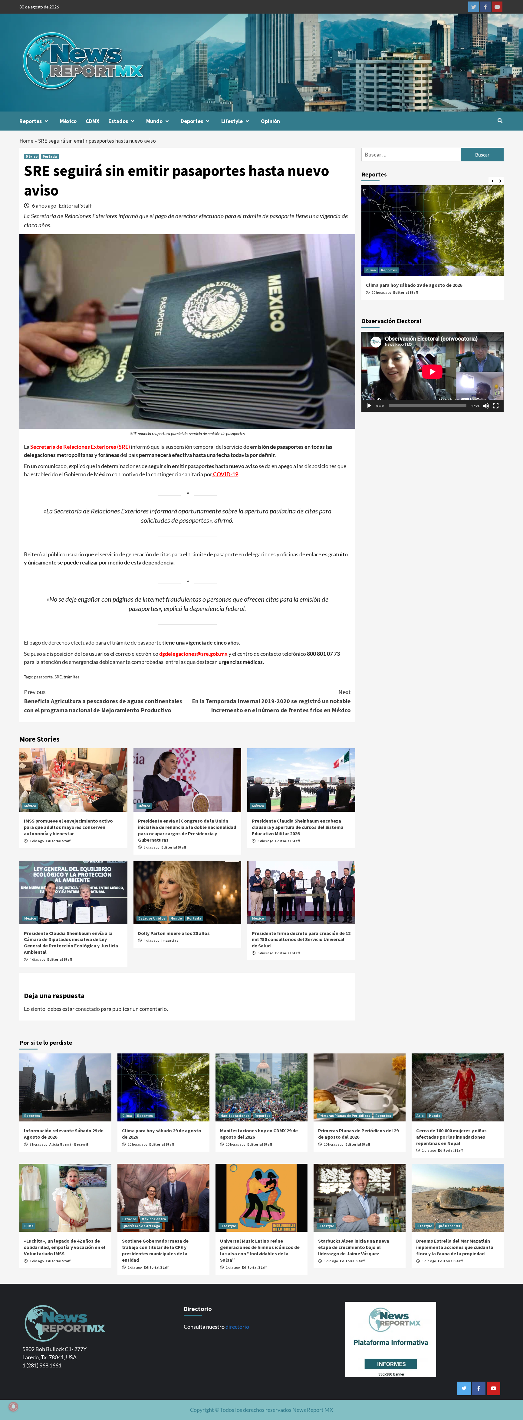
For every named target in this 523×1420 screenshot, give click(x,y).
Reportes (30, 121)
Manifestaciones (234, 1115)
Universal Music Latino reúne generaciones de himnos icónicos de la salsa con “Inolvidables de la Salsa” (260, 1250)
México (68, 121)
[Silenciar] (486, 406)
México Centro (154, 1219)
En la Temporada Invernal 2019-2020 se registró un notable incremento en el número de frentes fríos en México (271, 701)
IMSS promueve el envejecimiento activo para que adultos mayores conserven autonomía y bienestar (68, 827)
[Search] (500, 120)
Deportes (192, 121)
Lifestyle (232, 121)
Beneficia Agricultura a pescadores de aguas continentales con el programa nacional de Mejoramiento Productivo (103, 701)
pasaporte (43, 676)
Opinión (270, 121)
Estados (118, 121)
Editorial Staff (75, 205)
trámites (71, 676)
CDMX (92, 121)
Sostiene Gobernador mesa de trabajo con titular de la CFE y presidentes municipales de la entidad (155, 1250)
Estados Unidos (151, 918)
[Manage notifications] (13, 1407)
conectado (87, 1008)
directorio (237, 1326)
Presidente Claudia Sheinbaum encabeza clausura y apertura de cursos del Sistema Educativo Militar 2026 (298, 827)
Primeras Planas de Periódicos (344, 1115)
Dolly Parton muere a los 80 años (174, 933)
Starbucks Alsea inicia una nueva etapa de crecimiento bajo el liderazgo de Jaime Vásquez (353, 1247)
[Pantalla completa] (496, 406)
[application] (432, 372)
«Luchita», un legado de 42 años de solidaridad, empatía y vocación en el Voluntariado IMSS (64, 1247)
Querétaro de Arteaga (141, 1226)
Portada (50, 156)
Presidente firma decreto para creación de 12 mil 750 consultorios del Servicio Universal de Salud (301, 939)
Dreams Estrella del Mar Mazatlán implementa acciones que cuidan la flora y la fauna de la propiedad (454, 1247)
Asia (420, 1115)
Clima (371, 270)
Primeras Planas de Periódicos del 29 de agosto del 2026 (358, 1133)
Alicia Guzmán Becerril (68, 1144)
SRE (58, 676)
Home (26, 140)
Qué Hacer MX (448, 1226)
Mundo (154, 121)
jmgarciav (169, 940)
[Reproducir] (369, 406)
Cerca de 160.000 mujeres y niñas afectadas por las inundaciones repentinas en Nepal (451, 1136)
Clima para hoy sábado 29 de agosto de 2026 (414, 285)
